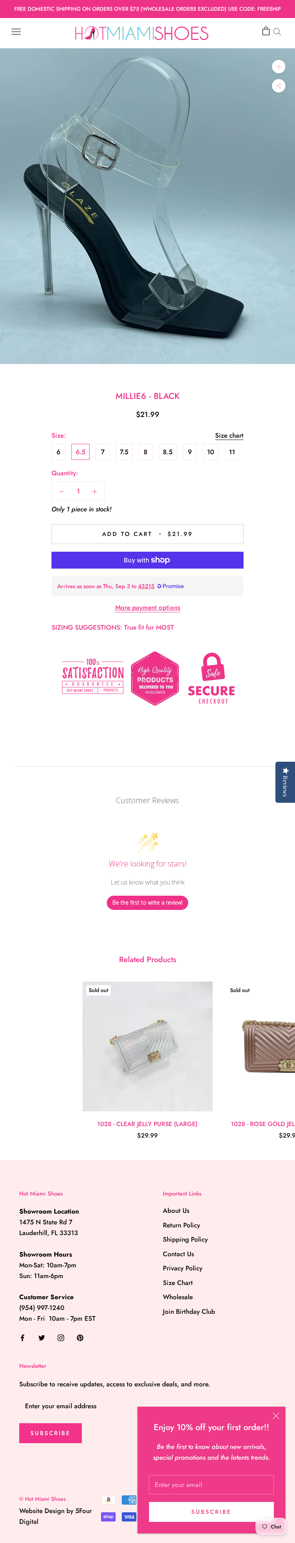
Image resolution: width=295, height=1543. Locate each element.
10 (210, 451)
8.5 (167, 451)
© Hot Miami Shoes (42, 1499)
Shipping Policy (185, 1239)
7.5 (124, 451)
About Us (176, 1210)
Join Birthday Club (189, 1311)
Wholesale (178, 1297)
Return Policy (181, 1225)
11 (232, 451)
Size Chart (178, 1282)
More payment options (147, 607)
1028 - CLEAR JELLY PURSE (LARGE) (147, 1124)
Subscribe (211, 1512)
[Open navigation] (16, 31)
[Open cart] (266, 31)
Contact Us (178, 1254)
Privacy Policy (182, 1268)
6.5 (80, 451)
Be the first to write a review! (147, 902)
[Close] (276, 1415)
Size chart (229, 435)
